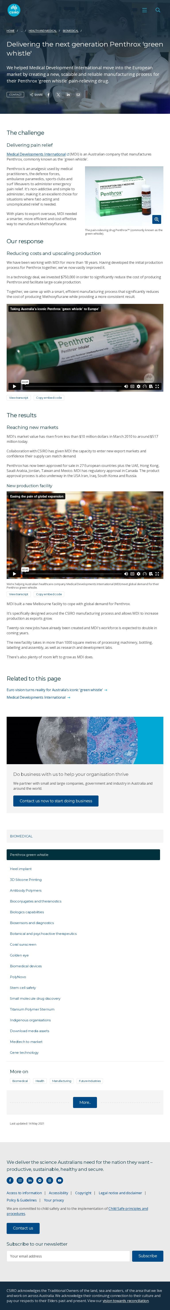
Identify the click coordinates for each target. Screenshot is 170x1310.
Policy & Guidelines (22, 1200)
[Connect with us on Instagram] (20, 1180)
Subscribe (148, 1256)
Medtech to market (26, 1042)
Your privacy (54, 1200)
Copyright (83, 1192)
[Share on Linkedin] (68, 94)
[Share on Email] (78, 94)
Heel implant (20, 869)
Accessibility (58, 1192)
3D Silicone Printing (26, 880)
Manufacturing (61, 1081)
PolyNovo (18, 977)
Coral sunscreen (23, 944)
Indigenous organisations (30, 1020)
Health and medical (43, 31)
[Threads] (49, 1180)
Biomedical (71, 31)
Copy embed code (49, 397)
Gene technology (24, 1052)
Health (40, 1081)
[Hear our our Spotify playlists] (39, 1180)
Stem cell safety (23, 988)
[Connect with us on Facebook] (10, 1180)
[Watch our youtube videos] (59, 1180)
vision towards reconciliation (126, 1300)
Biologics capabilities (27, 912)
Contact (15, 94)
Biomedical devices (26, 966)
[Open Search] (157, 10)
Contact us (23, 1228)
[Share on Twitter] (58, 94)
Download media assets (29, 1031)
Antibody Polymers (25, 890)
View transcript (18, 397)
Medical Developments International (36, 154)
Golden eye (19, 955)
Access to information (24, 1192)
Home (11, 31)
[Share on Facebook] (48, 94)
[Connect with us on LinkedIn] (30, 1180)
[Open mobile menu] (144, 10)
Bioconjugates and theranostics (35, 901)
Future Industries (89, 1081)
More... (85, 1102)
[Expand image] (124, 196)
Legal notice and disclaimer (120, 1192)
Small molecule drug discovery (35, 998)
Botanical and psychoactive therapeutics (43, 934)
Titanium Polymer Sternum (32, 1009)
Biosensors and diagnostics (32, 923)
